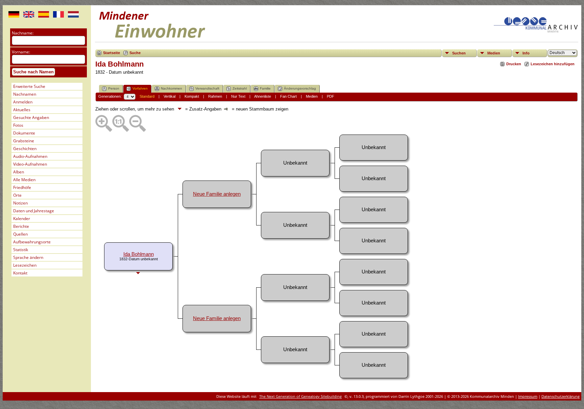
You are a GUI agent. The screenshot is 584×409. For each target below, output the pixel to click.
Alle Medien (24, 180)
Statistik (20, 249)
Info (526, 53)
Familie (265, 88)
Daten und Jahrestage (33, 211)
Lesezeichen (24, 265)
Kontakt (20, 273)
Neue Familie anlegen (217, 194)
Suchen (459, 53)
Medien (493, 53)
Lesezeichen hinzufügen (553, 64)
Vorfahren (140, 88)
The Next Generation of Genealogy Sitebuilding (300, 396)
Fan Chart (288, 96)
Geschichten (24, 148)
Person (113, 88)
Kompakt (192, 96)
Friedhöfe (22, 187)
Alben (18, 172)
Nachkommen (171, 88)
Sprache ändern (28, 257)
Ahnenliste (262, 96)
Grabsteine (23, 141)
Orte (17, 195)
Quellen (20, 234)
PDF (330, 96)
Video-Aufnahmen (30, 164)
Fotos (18, 125)
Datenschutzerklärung (560, 396)
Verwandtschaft (207, 88)
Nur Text (238, 96)
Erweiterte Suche (29, 86)
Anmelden (22, 102)
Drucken (513, 64)
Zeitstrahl (240, 88)
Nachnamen (24, 94)
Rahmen (215, 96)
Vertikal (169, 96)
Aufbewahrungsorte (32, 242)
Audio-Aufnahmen (30, 156)
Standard (147, 96)
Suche (135, 53)
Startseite (111, 53)
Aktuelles (21, 110)
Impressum (527, 396)
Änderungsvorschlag (300, 88)
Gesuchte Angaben (31, 117)
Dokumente (24, 133)
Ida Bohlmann (138, 254)
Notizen (20, 203)
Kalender (21, 218)
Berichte (21, 226)
